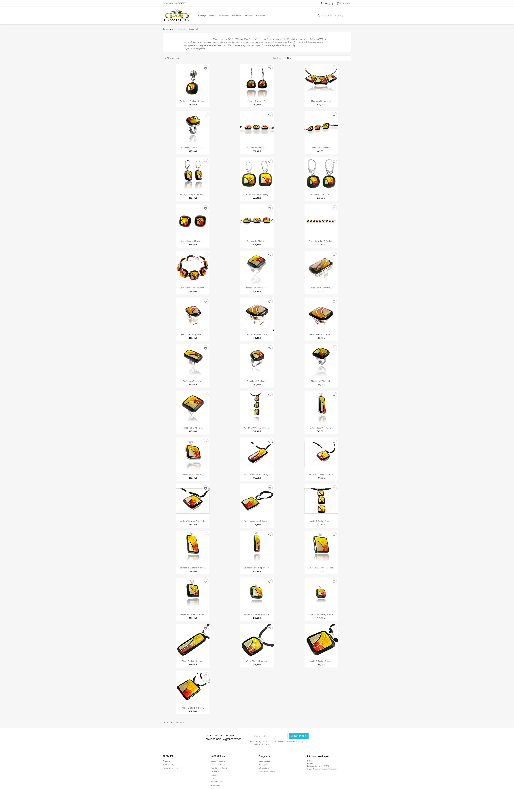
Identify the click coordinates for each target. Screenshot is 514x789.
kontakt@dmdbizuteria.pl (328, 769)
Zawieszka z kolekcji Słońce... (193, 101)
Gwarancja (215, 771)
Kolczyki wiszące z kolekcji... (192, 194)
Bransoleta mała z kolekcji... (321, 241)
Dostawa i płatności (218, 761)
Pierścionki (236, 15)
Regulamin (215, 775)
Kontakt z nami (216, 782)
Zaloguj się (263, 764)
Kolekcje (202, 15)
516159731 (182, 3)
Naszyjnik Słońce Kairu (321, 101)
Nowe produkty (168, 764)
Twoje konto (265, 756)
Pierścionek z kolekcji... (193, 381)
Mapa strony (215, 785)
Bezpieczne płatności (218, 764)
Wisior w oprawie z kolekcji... (257, 428)
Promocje (166, 761)
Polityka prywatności (219, 768)
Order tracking (264, 761)
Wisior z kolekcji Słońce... (321, 521)
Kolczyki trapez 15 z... (256, 101)
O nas (213, 778)
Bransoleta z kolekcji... (321, 147)
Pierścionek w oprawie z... (256, 287)
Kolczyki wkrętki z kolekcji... (193, 241)
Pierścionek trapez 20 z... (192, 147)
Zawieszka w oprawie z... (321, 428)
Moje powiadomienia (267, 771)
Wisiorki (212, 15)
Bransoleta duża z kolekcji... (193, 287)
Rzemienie (260, 15)
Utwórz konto (264, 768)
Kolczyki (248, 15)
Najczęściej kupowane (171, 768)
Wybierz (317, 58)
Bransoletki (224, 15)
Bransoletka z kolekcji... (257, 147)
